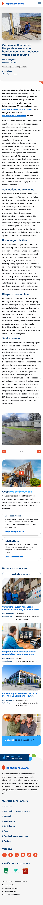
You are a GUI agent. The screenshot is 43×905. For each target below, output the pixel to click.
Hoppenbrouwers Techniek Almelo (17, 109)
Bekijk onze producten (15, 531)
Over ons (8, 806)
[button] (4, 451)
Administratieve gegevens (16, 836)
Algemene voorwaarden (11, 895)
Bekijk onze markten (14, 556)
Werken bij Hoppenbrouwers (17, 811)
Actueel (7, 816)
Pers (6, 831)
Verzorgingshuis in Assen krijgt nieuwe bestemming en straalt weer (20, 608)
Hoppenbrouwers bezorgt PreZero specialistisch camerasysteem (19, 652)
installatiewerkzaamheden (14, 115)
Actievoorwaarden (9, 891)
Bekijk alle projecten (21, 574)
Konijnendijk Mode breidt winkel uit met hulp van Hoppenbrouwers (20, 694)
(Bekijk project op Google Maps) (14, 67)
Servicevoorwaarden (10, 888)
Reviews (7, 841)
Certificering (9, 826)
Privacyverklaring (8, 885)
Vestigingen (9, 821)
